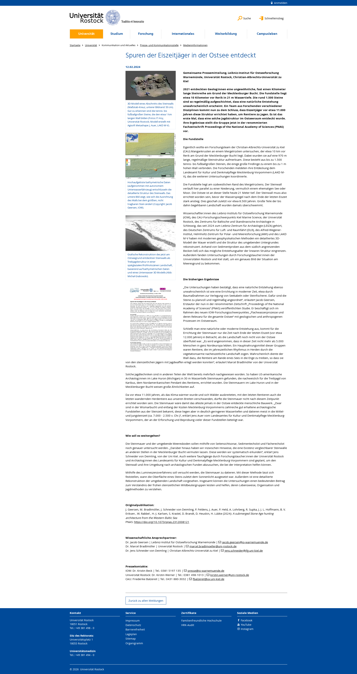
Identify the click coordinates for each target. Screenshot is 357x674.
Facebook (246, 620)
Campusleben (267, 34)
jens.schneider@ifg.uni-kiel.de (244, 550)
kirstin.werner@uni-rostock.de (229, 575)
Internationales (183, 34)
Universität (86, 34)
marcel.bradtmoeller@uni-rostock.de (213, 546)
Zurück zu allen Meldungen (145, 600)
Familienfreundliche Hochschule (201, 620)
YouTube (246, 624)
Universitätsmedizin (83, 651)
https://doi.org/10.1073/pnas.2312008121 (161, 522)
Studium (116, 34)
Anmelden (280, 3)
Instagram (247, 629)
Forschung (145, 34)
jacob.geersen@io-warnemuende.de (245, 542)
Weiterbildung (226, 34)
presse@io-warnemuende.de (206, 570)
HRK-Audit (187, 625)
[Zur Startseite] (107, 17)
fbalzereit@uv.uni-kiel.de (208, 579)
